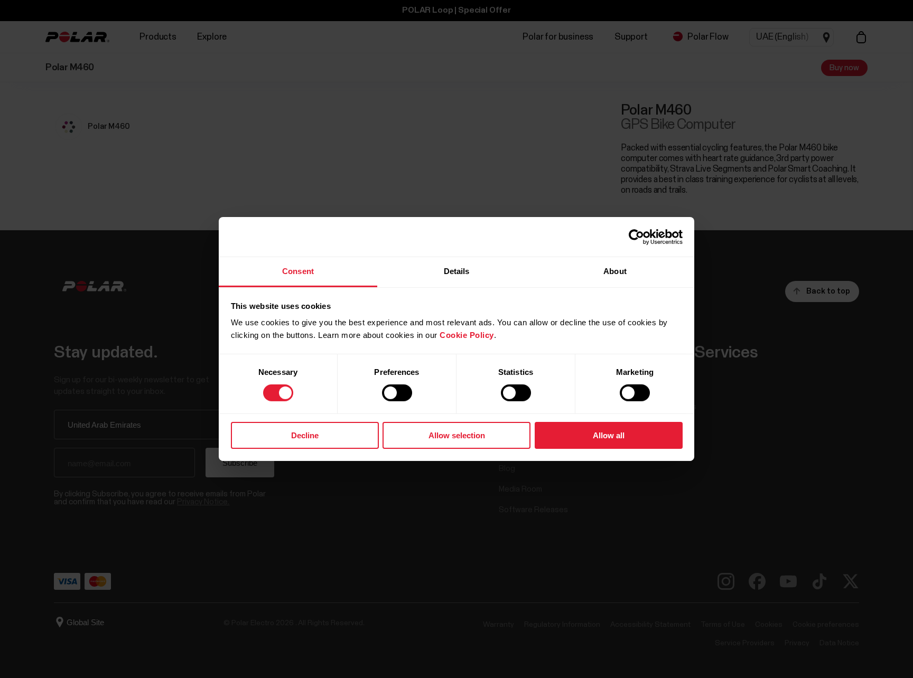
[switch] (397, 392)
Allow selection (456, 435)
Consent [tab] (298, 271)
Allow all (609, 435)
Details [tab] (457, 271)
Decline (305, 435)
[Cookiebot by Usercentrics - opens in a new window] (636, 236)
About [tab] (615, 271)
